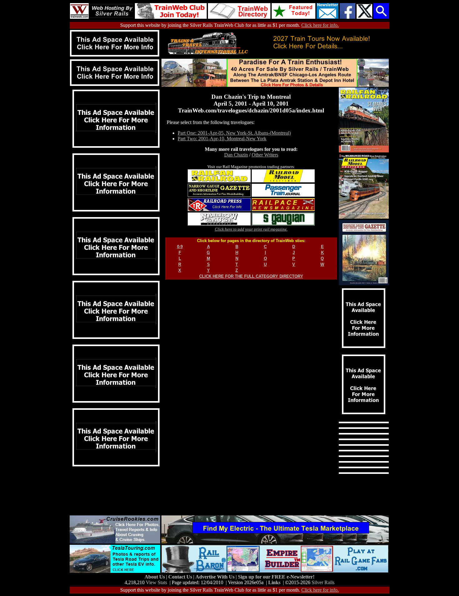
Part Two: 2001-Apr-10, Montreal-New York (222, 138)
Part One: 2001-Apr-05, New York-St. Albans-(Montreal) (234, 133)
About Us (155, 576)
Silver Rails (323, 582)
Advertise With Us (215, 576)
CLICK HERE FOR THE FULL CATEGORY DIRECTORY (251, 276)
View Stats (156, 582)
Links (274, 582)
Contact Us (180, 576)
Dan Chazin (236, 154)
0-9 (180, 246)
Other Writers (265, 154)
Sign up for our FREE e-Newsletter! (276, 576)
